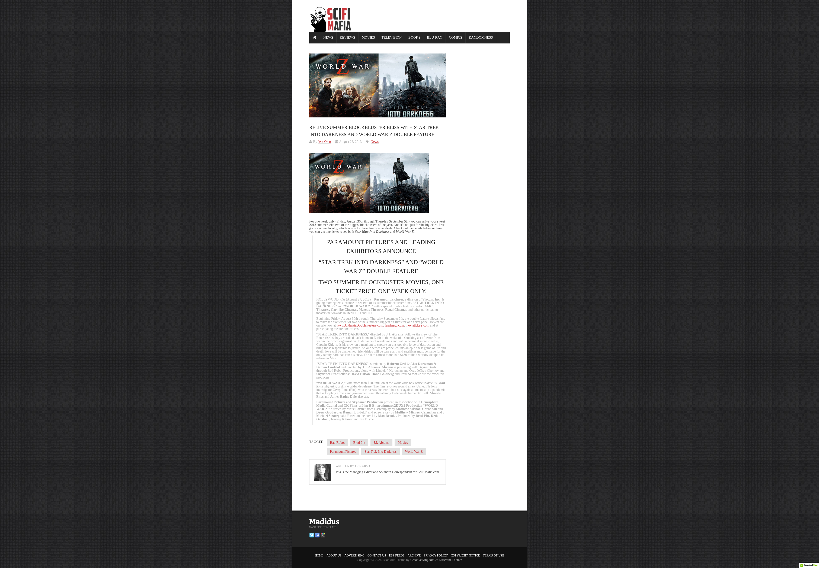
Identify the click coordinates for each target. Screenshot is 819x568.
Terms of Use (493, 555)
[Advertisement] (432, 16)
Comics (455, 37)
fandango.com (394, 325)
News (328, 37)
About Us (334, 555)
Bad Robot (337, 442)
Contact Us (376, 555)
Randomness (481, 37)
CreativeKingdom (422, 560)
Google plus (323, 535)
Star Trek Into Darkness (380, 451)
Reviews (347, 37)
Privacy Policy (436, 555)
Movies (368, 37)
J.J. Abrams (381, 442)
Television (392, 37)
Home (319, 555)
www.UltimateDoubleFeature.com (360, 325)
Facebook (317, 535)
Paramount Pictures (343, 451)
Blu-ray (434, 37)
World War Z (414, 451)
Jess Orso (324, 141)
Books (414, 37)
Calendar (322, 48)
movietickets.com (417, 325)
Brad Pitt (359, 442)
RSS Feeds (397, 555)
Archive (414, 555)
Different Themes (450, 560)
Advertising (354, 555)
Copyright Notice (465, 555)
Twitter (311, 535)
